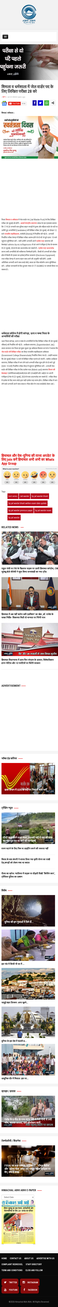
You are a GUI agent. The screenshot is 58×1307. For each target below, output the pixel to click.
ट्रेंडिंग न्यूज (7, 807)
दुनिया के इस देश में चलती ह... (13, 1041)
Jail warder (24, 496)
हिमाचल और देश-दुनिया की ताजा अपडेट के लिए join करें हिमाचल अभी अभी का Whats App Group (28, 460)
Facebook (32, 1290)
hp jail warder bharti (40, 496)
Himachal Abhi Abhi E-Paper (19, 1190)
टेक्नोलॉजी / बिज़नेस (11, 1140)
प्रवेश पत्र (40, 241)
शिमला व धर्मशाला (12, 219)
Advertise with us (45, 1258)
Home (4, 1258)
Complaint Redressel (12, 1264)
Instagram (32, 1282)
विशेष (4, 890)
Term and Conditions (11, 1270)
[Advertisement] (29, 174)
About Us (28, 1258)
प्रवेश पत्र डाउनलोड (46, 248)
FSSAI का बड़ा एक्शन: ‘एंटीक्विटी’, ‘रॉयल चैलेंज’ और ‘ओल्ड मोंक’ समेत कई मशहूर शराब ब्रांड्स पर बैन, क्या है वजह (27, 1169)
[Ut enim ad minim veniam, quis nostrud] (28, 828)
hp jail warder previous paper (20, 510)
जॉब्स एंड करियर (9, 758)
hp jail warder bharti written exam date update (27, 503)
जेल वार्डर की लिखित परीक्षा (11, 352)
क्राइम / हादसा (8, 1091)
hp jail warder (14, 517)
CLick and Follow (34, 1270)
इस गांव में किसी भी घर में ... (12, 963)
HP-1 (4, 97)
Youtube (13, 1290)
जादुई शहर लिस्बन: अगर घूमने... (14, 1002)
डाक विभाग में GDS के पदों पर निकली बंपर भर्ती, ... (27, 789)
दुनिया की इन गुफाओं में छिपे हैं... (19, 921)
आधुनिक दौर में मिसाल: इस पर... (15, 1078)
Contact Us (15, 1258)
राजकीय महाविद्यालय (11, 234)
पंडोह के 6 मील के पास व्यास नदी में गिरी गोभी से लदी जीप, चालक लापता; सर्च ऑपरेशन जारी (28, 1121)
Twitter (12, 1282)
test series (12, 496)
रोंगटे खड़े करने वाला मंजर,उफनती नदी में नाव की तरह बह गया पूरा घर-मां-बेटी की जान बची (27, 839)
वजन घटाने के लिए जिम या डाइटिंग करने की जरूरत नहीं (24, 848)
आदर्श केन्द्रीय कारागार (29, 223)
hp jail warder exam (43, 510)
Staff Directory (34, 1264)
